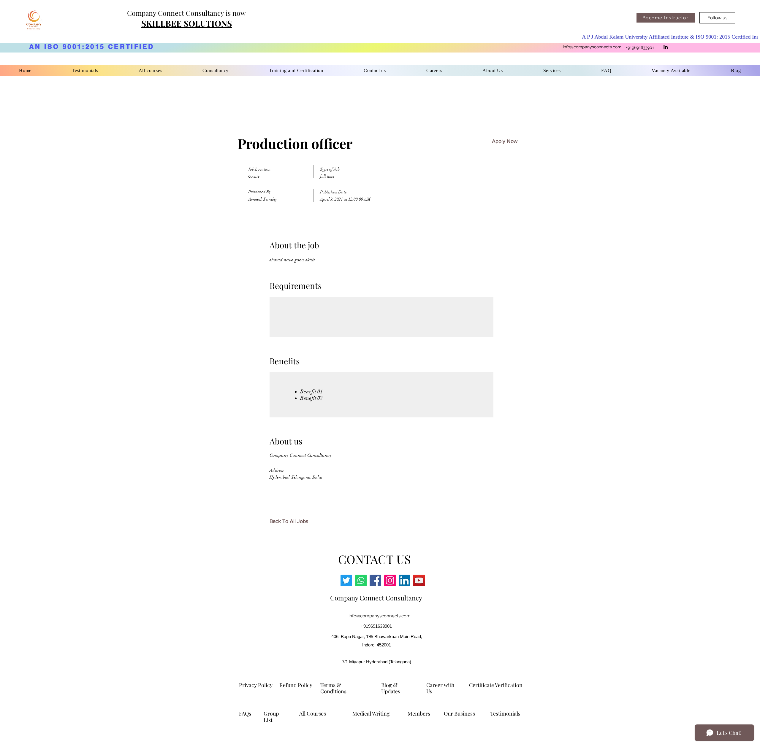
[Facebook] (375, 580)
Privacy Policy (256, 685)
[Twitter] (346, 580)
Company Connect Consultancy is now (186, 13)
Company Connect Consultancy (376, 597)
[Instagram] (390, 580)
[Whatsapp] (361, 580)
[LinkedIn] (666, 47)
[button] (296, 70)
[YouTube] (419, 580)
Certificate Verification (495, 685)
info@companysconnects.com (592, 46)
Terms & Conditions (334, 688)
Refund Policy (295, 685)
